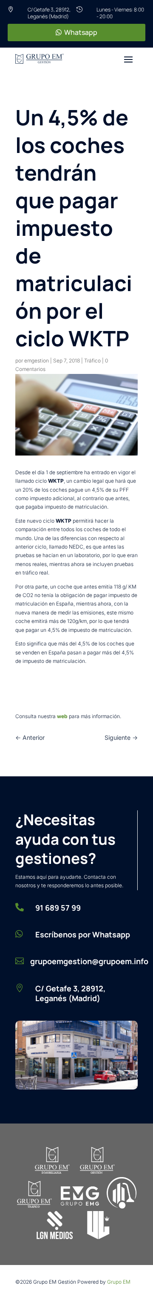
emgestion (36, 360)
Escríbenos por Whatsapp (82, 934)
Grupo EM (118, 1282)
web (63, 716)
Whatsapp (80, 32)
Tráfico (92, 360)
